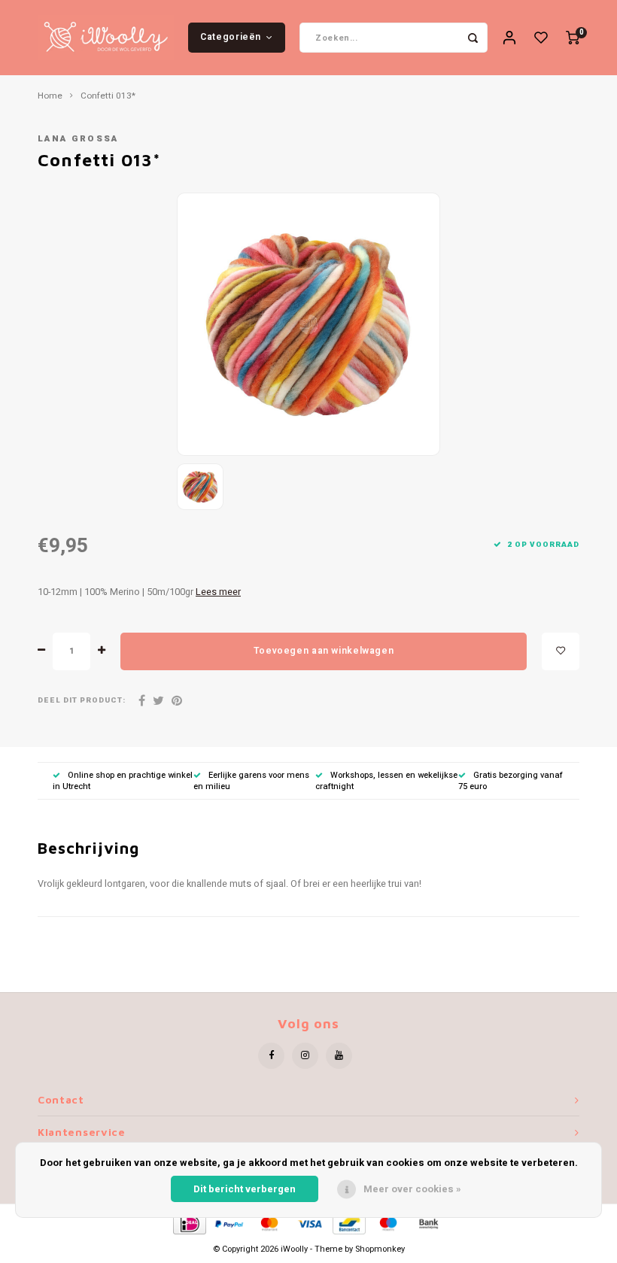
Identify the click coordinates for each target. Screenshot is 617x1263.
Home (50, 96)
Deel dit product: (82, 701)
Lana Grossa (78, 138)
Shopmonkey (380, 1249)
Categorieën (230, 37)
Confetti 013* (108, 96)
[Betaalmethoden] (188, 1223)
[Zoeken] (472, 38)
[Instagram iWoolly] (305, 1056)
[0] (572, 38)
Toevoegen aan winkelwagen (324, 650)
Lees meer (218, 592)
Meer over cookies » (412, 1189)
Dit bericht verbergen (244, 1189)
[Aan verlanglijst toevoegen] (560, 651)
